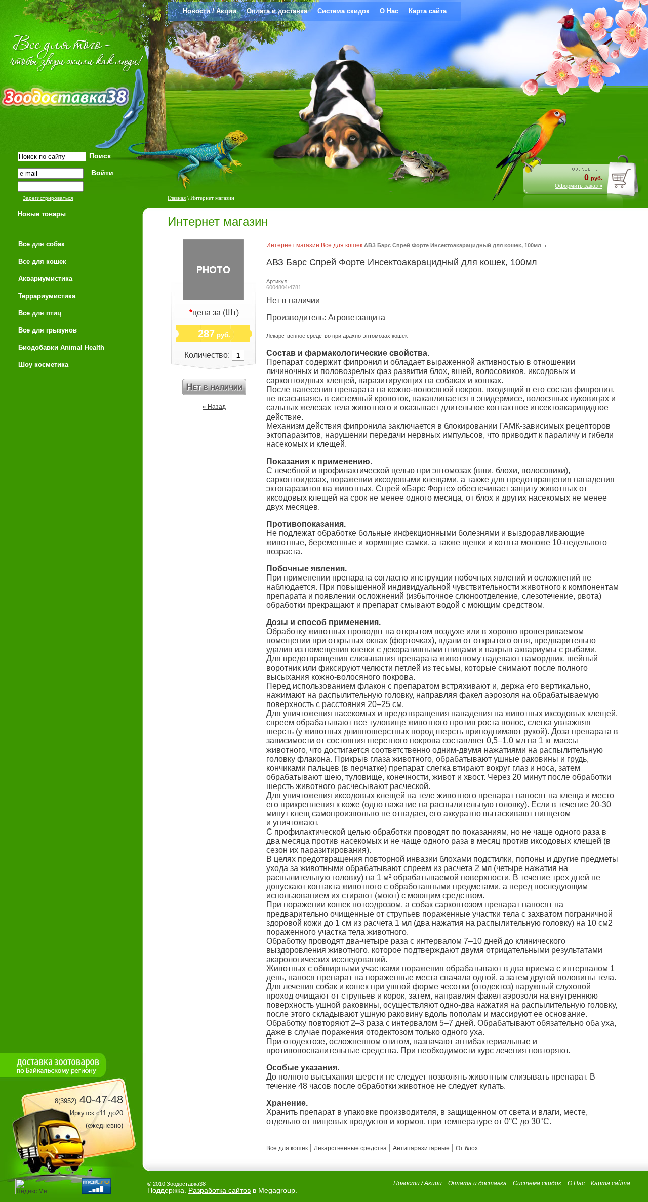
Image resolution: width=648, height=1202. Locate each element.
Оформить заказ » (578, 186)
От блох (467, 1148)
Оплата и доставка (277, 11)
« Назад (214, 406)
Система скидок (343, 11)
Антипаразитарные (421, 1148)
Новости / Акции (209, 11)
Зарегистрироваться (48, 198)
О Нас (389, 11)
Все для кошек (341, 245)
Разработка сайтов (219, 1190)
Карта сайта (428, 11)
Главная (177, 198)
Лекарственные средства (350, 1148)
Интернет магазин (292, 245)
